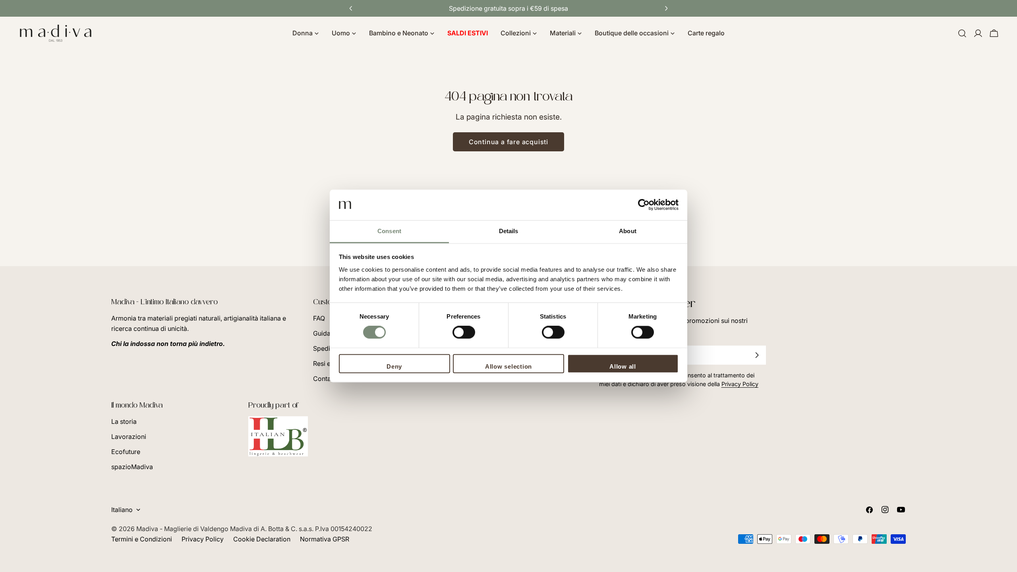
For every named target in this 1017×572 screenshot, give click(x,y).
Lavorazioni (128, 437)
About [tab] (627, 231)
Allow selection (508, 366)
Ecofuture (125, 452)
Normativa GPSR (324, 539)
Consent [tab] (389, 231)
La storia (124, 421)
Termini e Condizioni (141, 539)
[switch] (463, 332)
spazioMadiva (132, 467)
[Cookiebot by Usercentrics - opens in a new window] (644, 205)
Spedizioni (328, 348)
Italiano (122, 510)
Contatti (324, 379)
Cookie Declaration (261, 539)
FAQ (319, 318)
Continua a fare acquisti (508, 142)
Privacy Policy (203, 539)
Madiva (148, 529)
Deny (394, 366)
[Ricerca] (962, 33)
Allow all (622, 366)
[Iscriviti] (756, 355)
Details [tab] (508, 231)
